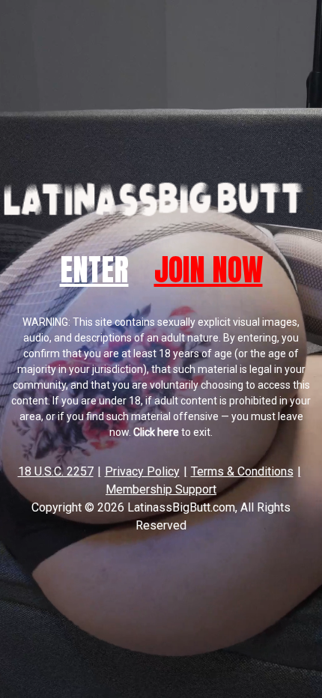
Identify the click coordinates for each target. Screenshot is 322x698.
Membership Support (161, 489)
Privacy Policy (142, 471)
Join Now (208, 269)
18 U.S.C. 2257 (56, 471)
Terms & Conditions (242, 471)
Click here (156, 432)
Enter (94, 269)
